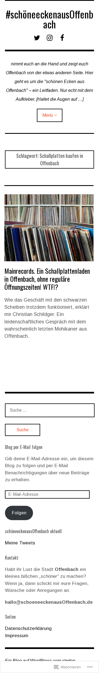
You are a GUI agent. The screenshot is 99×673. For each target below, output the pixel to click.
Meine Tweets (20, 543)
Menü (47, 115)
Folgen (19, 512)
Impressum (16, 635)
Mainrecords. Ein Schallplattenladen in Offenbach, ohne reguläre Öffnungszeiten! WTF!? (47, 279)
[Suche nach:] (50, 410)
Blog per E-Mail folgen (23, 447)
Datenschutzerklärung (28, 628)
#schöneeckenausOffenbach (49, 19)
